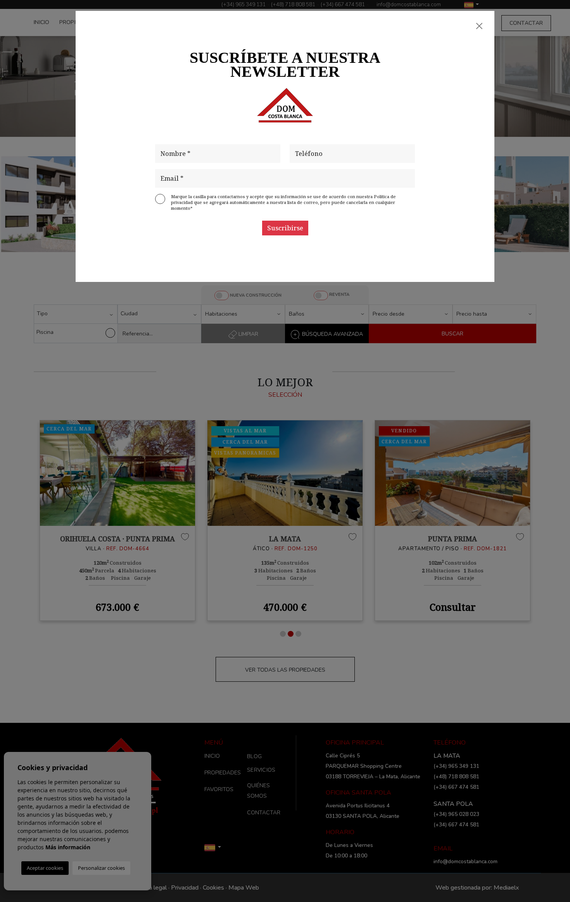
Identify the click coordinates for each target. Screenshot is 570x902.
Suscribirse (285, 228)
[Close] (479, 26)
